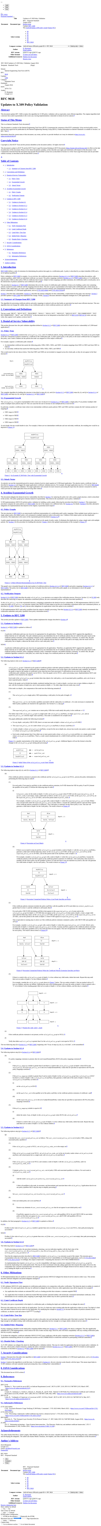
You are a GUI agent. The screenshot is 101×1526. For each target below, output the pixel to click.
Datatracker (4, 1450)
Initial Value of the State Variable (36, 762)
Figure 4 (65, 806)
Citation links (5, 1522)
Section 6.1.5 (30, 394)
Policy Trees (16, 178)
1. (2, 267)
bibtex (35, 54)
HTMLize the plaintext (10, 1516)
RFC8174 (83, 315)
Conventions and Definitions (16, 172)
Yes (4, 1509)
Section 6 (46, 295)
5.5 (10, 216)
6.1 (10, 226)
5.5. (2, 1127)
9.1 (10, 253)
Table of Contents (10, 161)
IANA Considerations (13, 246)
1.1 (10, 168)
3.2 (10, 182)
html (26, 54)
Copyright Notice (9, 140)
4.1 (10, 192)
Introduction (10, 165)
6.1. (2, 1282)
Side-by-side (74, 46)
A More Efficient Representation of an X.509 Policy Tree (28, 583)
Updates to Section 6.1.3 (19, 209)
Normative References (19, 253)
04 (28, 39)
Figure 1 (10, 427)
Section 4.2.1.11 (58, 1347)
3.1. (2, 331)
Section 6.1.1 (54, 1328)
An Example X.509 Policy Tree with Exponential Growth (29, 475)
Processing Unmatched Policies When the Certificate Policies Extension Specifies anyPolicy (51, 970)
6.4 (10, 236)
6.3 (10, 232)
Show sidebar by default (8, 1507)
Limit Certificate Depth (19, 229)
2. (2, 309)
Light (7, 5)
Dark (7, 7)
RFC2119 (75, 315)
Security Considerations (14, 242)
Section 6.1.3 (60, 392)
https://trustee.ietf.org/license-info (76, 148)
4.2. (2, 594)
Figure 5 (63, 862)
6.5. (2, 1341)
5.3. (2, 766)
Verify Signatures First (19, 226)
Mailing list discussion (30, 57)
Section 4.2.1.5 (68, 278)
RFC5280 (4, 271)
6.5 (10, 239)
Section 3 (4, 294)
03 (28, 37)
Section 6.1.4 (92, 392)
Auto (7, 9)
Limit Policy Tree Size (19, 232)
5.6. (2, 1242)
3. (2, 321)
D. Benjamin (27, 48)
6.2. (2, 1300)
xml (29, 54)
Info (4, 1512)
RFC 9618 (7, 15)
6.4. (2, 1325)
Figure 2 (45, 522)
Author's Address (10, 263)
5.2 (10, 205)
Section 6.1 (15, 285)
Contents (11, 1512)
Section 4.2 (69, 504)
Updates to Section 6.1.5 (19, 216)
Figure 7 (52, 982)
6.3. (2, 1315)
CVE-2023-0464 (42, 290)
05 (28, 40)
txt (24, 54)
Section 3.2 (12, 485)
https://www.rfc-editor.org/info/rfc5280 (69, 1393)
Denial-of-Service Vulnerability (16, 175)
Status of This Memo (11, 120)
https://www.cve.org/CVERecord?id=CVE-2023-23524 (23, 1415)
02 (28, 35)
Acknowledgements (11, 259)
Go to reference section (10, 1524)
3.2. (2, 398)
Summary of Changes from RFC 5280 (24, 168)
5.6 (10, 219)
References (10, 249)
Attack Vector (16, 185)
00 (28, 31)
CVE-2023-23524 (57, 290)
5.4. (2, 1048)
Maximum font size (7, 1518)
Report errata (27, 24)
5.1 (10, 202)
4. (2, 492)
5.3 (10, 209)
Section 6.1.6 (5, 597)
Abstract (5, 110)
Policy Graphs (16, 192)
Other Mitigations (12, 222)
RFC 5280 (32, 26)
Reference (13, 1520)
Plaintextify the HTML (27, 1516)
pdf (32, 54)
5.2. (2, 657)
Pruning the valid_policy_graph (32, 1028)
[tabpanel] (50, 1486)
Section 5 (94, 294)
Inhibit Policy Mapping (19, 236)
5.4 (10, 212)
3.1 (10, 178)
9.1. (2, 1381)
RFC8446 (95, 485)
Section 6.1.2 (47, 325)
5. (2, 615)
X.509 (94, 597)
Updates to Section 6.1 (19, 202)
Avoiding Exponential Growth (16, 189)
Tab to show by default (8, 1510)
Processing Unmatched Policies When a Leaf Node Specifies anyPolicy (49, 899)
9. (2, 1376)
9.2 (10, 256)
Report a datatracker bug (8, 1505)
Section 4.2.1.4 (64, 276)
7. (2, 1352)
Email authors (27, 50)
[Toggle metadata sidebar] (1, 13)
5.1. (2, 623)
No (9, 1509)
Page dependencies (33, 1518)
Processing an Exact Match (35, 843)
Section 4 (64, 619)
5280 (6, 78)
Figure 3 (11, 741)
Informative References (19, 256)
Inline (81, 46)
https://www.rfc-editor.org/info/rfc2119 (18, 1388)
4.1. (2, 509)
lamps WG (51, 28)
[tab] (6, 1459)
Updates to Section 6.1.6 (19, 219)
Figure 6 (43, 930)
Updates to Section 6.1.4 (19, 212)
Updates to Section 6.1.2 (19, 205)
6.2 (10, 229)
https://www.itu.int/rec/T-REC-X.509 (42, 1426)
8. (2, 1368)
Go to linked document (28, 1524)
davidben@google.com (12, 1448)
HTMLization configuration (9, 1514)
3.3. (2, 479)
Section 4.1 (27, 294)
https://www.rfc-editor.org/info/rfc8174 (18, 1399)
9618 (6, 74)
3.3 (10, 185)
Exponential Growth (18, 182)
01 (28, 33)
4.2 (10, 195)
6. (2, 1272)
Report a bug (27, 59)
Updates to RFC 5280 (13, 199)
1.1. (2, 299)
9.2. (2, 1403)
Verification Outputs (18, 195)
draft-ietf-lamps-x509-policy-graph (37, 28)
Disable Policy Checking (19, 239)
